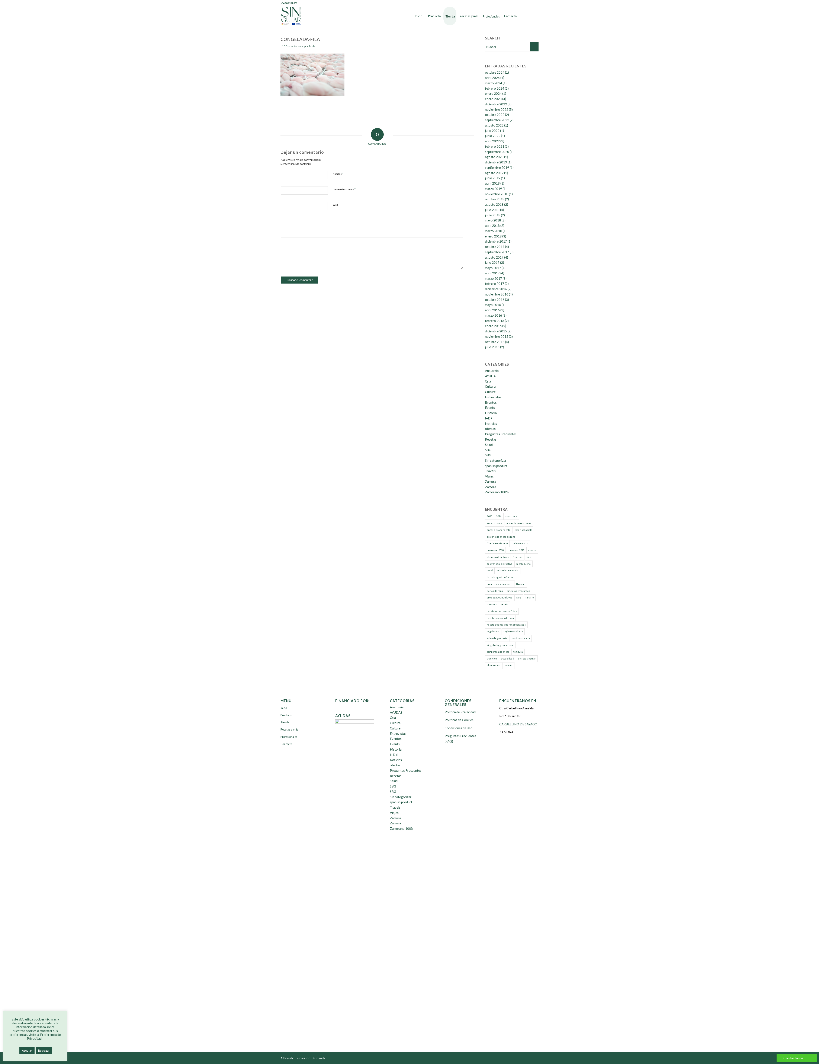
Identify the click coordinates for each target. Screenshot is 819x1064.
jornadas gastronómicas (500, 577)
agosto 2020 (494, 157)
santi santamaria (520, 638)
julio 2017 (492, 262)
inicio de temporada (507, 570)
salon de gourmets (497, 638)
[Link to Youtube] (529, 3)
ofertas (490, 429)
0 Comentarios (292, 46)
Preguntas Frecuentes (501, 434)
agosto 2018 (494, 204)
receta (504, 604)
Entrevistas (493, 397)
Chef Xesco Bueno (497, 543)
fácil (529, 557)
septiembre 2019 (497, 167)
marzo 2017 (493, 278)
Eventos (491, 402)
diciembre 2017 (496, 241)
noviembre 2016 (496, 294)
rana (518, 597)
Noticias (491, 423)
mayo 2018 (493, 220)
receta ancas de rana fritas (502, 611)
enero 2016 (493, 326)
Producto (286, 715)
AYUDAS (491, 376)
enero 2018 (493, 236)
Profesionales (288, 736)
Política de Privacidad (460, 712)
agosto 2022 (494, 125)
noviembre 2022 (496, 109)
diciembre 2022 (496, 104)
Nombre (338, 173)
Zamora (490, 481)
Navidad (520, 584)
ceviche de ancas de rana (501, 536)
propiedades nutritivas (499, 597)
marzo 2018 (493, 231)
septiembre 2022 (497, 120)
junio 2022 (492, 136)
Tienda (284, 722)
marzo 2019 (493, 189)
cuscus (532, 550)
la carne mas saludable (499, 584)
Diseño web (318, 1058)
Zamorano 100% (497, 492)
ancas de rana (494, 523)
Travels (490, 471)
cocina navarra (520, 543)
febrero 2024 (494, 88)
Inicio (283, 708)
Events (490, 407)
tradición (492, 658)
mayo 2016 (493, 305)
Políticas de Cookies (459, 720)
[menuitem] (418, 16)
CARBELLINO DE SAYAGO (518, 724)
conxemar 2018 (495, 550)
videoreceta (494, 665)
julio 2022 (492, 130)
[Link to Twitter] (522, 3)
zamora (509, 665)
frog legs (518, 557)
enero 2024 (493, 93)
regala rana (493, 631)
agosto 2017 (494, 257)
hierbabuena (523, 563)
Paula (312, 46)
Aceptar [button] (27, 1050)
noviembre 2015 (496, 336)
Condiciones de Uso (458, 728)
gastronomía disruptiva (499, 563)
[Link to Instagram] (535, 3)
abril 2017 (492, 273)
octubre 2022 (494, 114)
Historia (491, 413)
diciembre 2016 (496, 289)
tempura (518, 651)
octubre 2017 (494, 247)
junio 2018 (492, 215)
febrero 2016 (494, 321)
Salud (489, 445)
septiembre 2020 (497, 152)
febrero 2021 (494, 146)
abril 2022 (492, 141)
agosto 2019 (494, 173)
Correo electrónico (344, 189)
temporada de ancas (498, 651)
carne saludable (523, 529)
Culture (490, 392)
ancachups (511, 516)
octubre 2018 (494, 199)
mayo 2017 (493, 268)
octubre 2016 (494, 299)
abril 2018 (492, 225)
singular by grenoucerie (500, 645)
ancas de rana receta (498, 529)
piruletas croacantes (518, 590)
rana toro (492, 604)
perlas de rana (495, 590)
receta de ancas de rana (500, 618)
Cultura (490, 386)
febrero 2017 (494, 283)
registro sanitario (513, 631)
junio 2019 (492, 178)
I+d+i (490, 570)
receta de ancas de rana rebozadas (506, 624)
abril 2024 (492, 78)
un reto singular (527, 658)
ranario (530, 597)
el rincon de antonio (498, 557)
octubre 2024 (494, 72)
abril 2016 (492, 310)
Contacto (286, 744)
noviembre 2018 (496, 194)
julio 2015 (492, 347)
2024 (498, 516)
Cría (488, 381)
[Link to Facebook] (516, 3)
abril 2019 (492, 183)
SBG (488, 450)
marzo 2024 (493, 83)
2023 (489, 516)
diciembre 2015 (496, 331)
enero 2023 (493, 99)
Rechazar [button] (43, 1050)
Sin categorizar (496, 460)
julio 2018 (492, 210)
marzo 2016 (493, 315)
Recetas (491, 439)
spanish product (496, 466)
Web (335, 204)
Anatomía (492, 371)
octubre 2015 (494, 342)
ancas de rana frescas (519, 523)
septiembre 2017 (497, 252)
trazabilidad (507, 658)
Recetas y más (289, 729)
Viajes (489, 476)
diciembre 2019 (496, 162)
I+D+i (489, 418)
